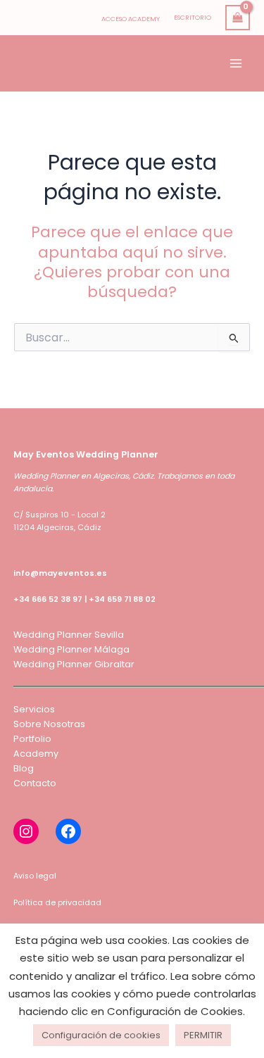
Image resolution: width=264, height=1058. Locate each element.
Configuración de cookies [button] (101, 1035)
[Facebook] (68, 831)
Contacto (34, 783)
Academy (35, 754)
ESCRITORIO (192, 17)
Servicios (34, 709)
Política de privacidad (57, 903)
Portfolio (32, 739)
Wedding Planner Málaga (71, 649)
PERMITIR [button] (203, 1035)
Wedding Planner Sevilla (68, 635)
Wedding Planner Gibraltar (73, 664)
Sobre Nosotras (49, 724)
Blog (23, 768)
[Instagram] (26, 831)
